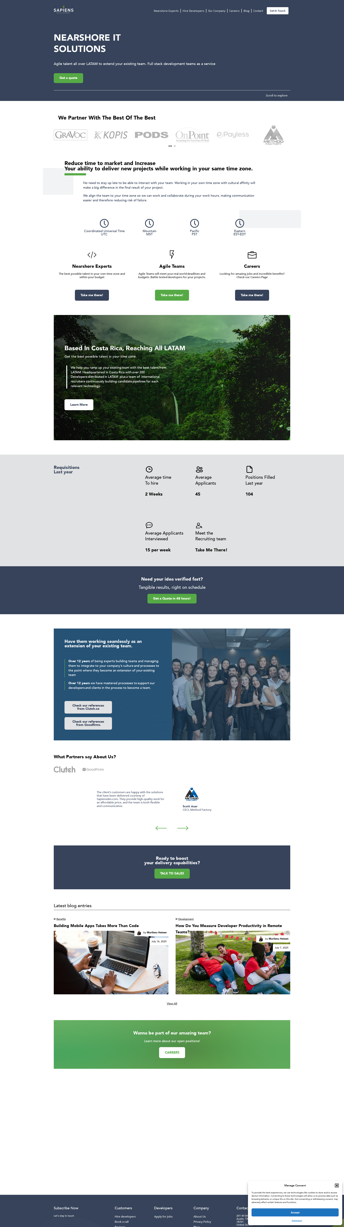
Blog (246, 10)
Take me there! (92, 295)
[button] (337, 1185)
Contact (258, 10)
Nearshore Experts (166, 10)
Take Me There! (211, 550)
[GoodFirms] (93, 769)
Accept (295, 1212)
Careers (234, 10)
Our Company (216, 10)
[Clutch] (64, 769)
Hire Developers (193, 10)
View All (172, 1004)
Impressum (297, 1220)
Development (186, 919)
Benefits (61, 919)
